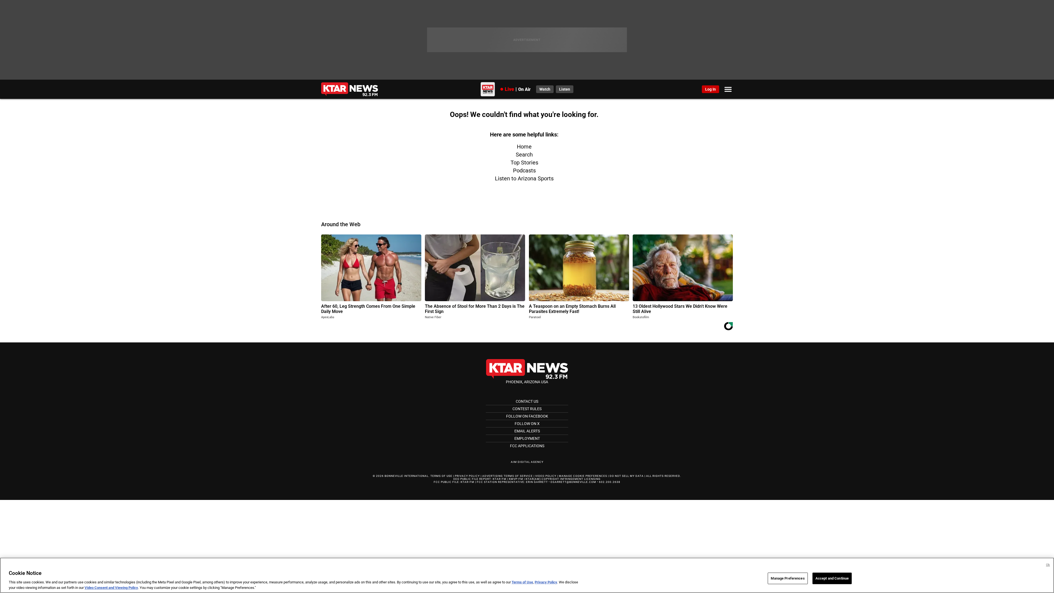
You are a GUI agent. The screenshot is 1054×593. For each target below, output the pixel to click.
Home (524, 146)
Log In (710, 89)
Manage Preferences (787, 578)
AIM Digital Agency (527, 461)
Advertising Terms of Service (507, 475)
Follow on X (527, 423)
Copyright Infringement (562, 478)
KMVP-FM (516, 478)
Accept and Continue (832, 578)
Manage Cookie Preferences (583, 475)
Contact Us (527, 401)
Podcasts (524, 170)
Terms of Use (441, 475)
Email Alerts (527, 431)
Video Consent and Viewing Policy (111, 587)
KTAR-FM (499, 478)
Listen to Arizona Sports (524, 178)
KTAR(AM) (533, 478)
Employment (527, 438)
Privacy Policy (467, 475)
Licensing (592, 478)
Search (524, 154)
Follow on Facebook (527, 416)
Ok (1048, 565)
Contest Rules (527, 409)
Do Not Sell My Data (627, 475)
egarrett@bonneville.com (573, 481)
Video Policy (545, 475)
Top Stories (524, 162)
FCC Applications (527, 446)
